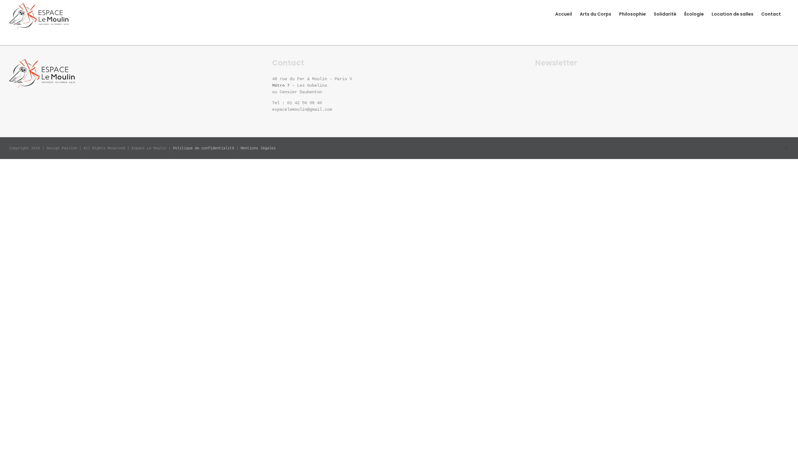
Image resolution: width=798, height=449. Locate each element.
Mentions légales (258, 148)
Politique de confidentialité (203, 148)
